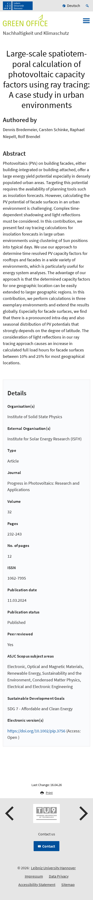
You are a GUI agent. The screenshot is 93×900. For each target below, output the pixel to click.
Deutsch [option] (73, 5)
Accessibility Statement (36, 884)
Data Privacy (58, 876)
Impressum (34, 876)
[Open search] (88, 5)
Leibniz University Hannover (53, 867)
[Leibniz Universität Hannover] (18, 5)
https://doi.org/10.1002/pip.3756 (36, 731)
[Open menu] (86, 22)
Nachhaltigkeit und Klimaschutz (36, 33)
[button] (10, 813)
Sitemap (68, 884)
